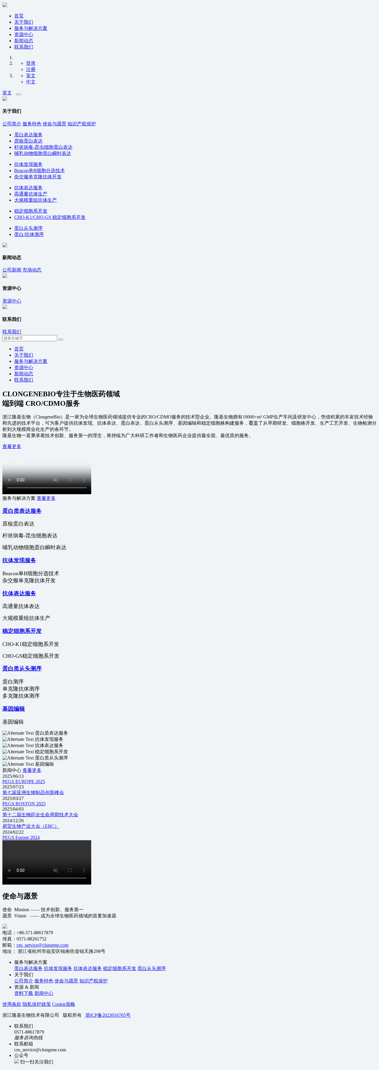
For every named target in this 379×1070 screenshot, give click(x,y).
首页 (19, 15)
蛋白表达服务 (28, 134)
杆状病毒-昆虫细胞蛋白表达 (43, 147)
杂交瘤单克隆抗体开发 (38, 176)
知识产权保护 (82, 123)
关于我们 (23, 22)
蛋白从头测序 (28, 228)
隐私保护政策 (37, 1004)
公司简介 (11, 123)
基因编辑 (13, 709)
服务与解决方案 (30, 28)
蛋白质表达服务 (22, 511)
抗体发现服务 (28, 164)
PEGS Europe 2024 (21, 837)
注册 (31, 69)
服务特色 (32, 123)
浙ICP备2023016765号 (108, 1015)
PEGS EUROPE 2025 (23, 781)
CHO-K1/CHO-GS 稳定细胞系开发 (50, 217)
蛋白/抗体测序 (29, 234)
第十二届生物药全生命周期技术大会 (40, 814)
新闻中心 (43, 993)
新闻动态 (23, 40)
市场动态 (32, 269)
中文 (31, 81)
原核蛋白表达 (28, 140)
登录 (31, 63)
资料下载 (23, 993)
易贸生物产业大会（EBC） (30, 826)
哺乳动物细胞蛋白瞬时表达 (42, 153)
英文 (31, 75)
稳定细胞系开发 (30, 211)
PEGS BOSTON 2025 (24, 803)
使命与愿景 (54, 123)
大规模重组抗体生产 (35, 200)
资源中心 (23, 34)
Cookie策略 (63, 1004)
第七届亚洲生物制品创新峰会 (33, 792)
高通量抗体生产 (30, 193)
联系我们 (23, 46)
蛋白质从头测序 (22, 668)
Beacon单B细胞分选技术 (39, 170)
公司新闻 (11, 269)
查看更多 (11, 446)
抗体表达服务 (28, 187)
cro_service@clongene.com (42, 945)
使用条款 (11, 1004)
